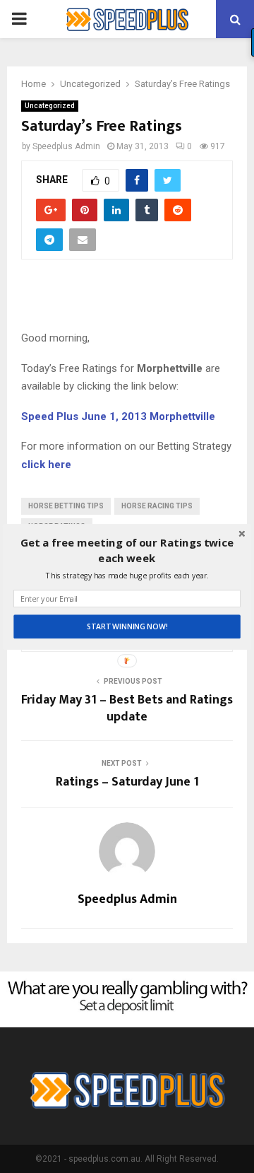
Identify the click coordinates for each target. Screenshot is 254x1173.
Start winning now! (127, 626)
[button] (127, 550)
